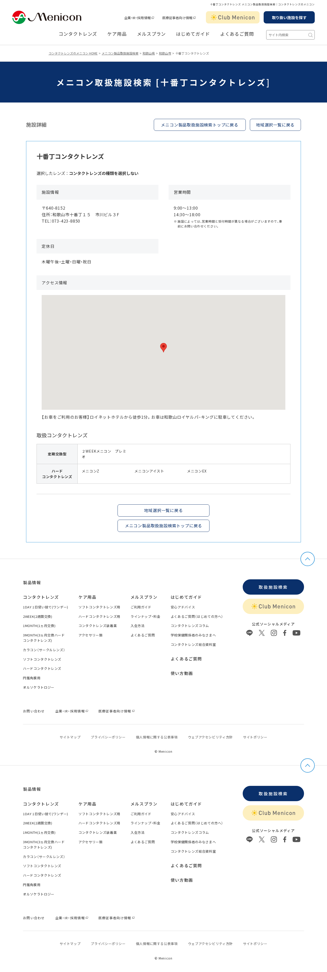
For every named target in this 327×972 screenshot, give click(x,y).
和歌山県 (149, 53)
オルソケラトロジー (38, 687)
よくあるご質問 (237, 34)
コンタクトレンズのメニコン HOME (73, 53)
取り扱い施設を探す (289, 17)
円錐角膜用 (31, 677)
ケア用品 (117, 34)
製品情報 (32, 582)
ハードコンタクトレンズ (42, 668)
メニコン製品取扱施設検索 (120, 53)
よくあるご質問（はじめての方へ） (197, 616)
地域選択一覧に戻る (275, 125)
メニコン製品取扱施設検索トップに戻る (199, 125)
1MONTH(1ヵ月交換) (39, 625)
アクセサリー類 (90, 635)
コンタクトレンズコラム (190, 625)
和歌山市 (165, 53)
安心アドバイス (183, 607)
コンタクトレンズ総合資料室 (193, 644)
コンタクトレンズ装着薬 (97, 625)
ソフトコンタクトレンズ (42, 659)
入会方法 (138, 625)
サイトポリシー (255, 737)
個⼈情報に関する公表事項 (157, 737)
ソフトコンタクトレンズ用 (99, 607)
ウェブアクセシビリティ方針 (210, 737)
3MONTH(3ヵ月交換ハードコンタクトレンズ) (44, 638)
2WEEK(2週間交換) (37, 616)
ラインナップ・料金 (145, 616)
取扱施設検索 (273, 587)
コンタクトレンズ (78, 34)
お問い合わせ (34, 711)
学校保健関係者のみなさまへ (193, 635)
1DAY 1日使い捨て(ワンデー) (45, 607)
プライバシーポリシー (108, 737)
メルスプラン (144, 597)
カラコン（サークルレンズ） (44, 649)
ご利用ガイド (141, 607)
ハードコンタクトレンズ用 (99, 616)
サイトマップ (70, 737)
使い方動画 (182, 673)
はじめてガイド (193, 34)
